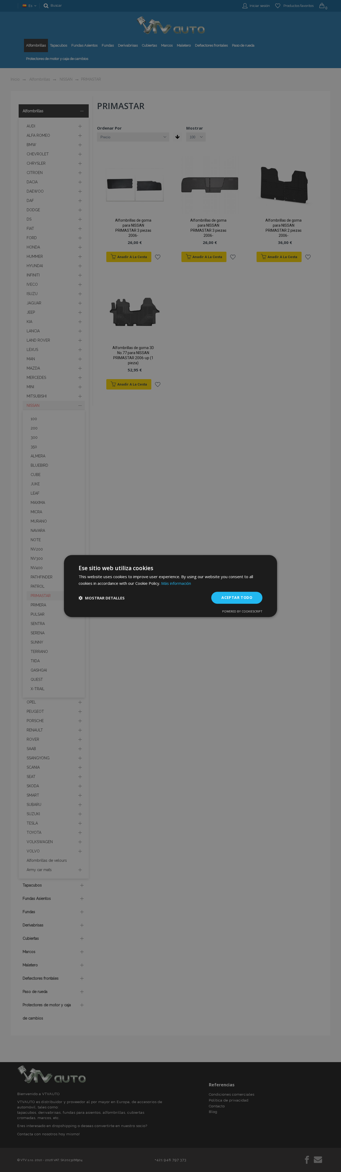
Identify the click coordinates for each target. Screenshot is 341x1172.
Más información (176, 583)
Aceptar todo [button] (236, 597)
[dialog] (170, 586)
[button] (102, 597)
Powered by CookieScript (242, 611)
